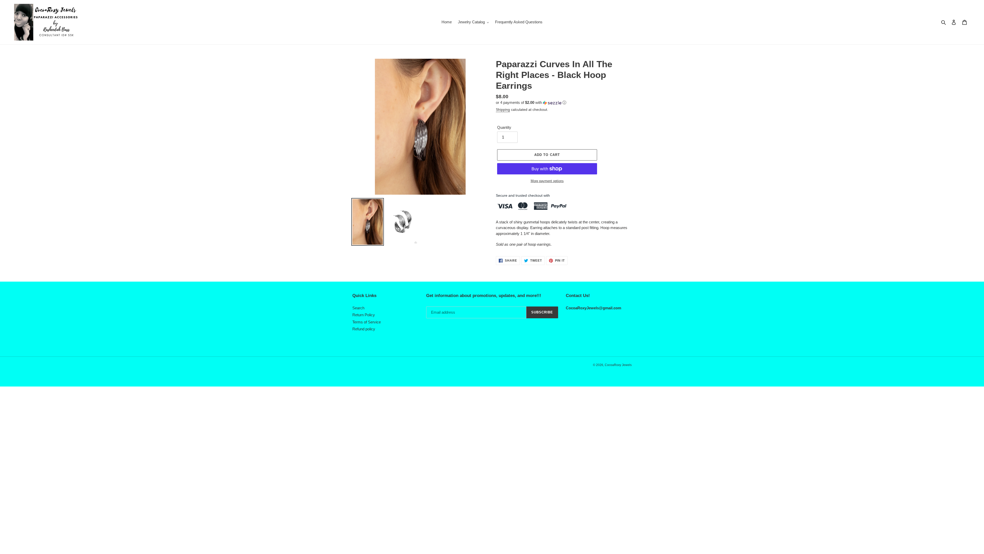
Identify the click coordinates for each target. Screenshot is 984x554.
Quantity (504, 127)
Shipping (503, 109)
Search (358, 308)
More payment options (547, 181)
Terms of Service (366, 322)
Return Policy (363, 315)
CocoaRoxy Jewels (618, 365)
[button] (531, 102)
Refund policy (363, 329)
